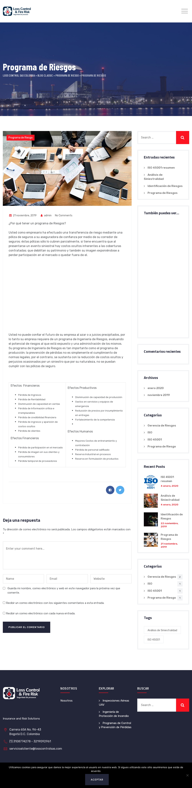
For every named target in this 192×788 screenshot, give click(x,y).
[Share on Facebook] (110, 490)
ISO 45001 (155, 439)
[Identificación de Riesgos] (151, 520)
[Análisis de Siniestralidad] (151, 501)
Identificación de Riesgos (165, 186)
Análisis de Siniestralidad (162, 630)
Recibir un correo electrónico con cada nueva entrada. (40, 613)
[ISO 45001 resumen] (151, 482)
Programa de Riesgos (163, 193)
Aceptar (97, 779)
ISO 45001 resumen (161, 167)
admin (48, 215)
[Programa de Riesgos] (151, 540)
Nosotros (66, 700)
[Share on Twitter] (120, 490)
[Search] (182, 137)
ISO (150, 432)
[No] (187, 775)
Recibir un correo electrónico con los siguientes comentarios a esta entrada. (55, 603)
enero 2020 (156, 388)
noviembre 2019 (159, 395)
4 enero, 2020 (169, 485)
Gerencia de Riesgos (162, 425)
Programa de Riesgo (20, 137)
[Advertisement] (67, 297)
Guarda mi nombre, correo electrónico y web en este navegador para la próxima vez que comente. (64, 590)
